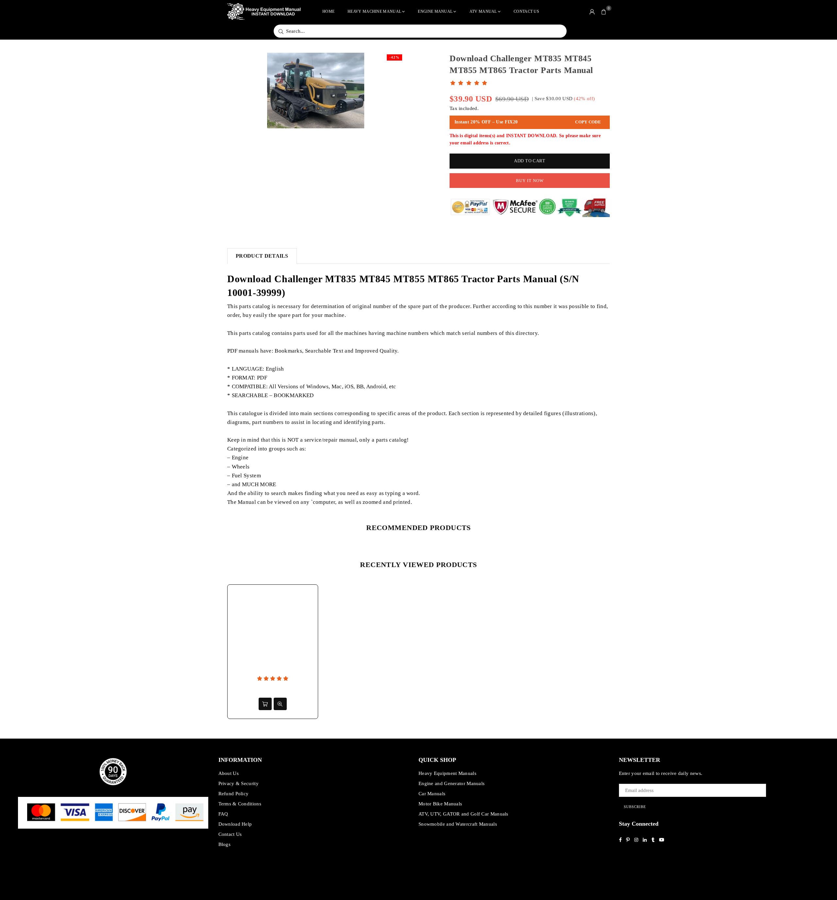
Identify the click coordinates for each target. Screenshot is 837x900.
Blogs (224, 844)
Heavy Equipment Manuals (447, 773)
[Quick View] (280, 704)
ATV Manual (483, 11)
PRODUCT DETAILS (262, 256)
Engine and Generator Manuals (451, 783)
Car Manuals (431, 793)
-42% (394, 57)
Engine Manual (435, 11)
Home (328, 11)
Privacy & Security (238, 783)
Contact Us (526, 11)
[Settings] (592, 11)
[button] (604, 11)
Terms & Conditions (239, 803)
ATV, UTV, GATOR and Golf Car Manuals (463, 814)
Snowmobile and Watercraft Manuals (457, 824)
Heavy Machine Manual (374, 11)
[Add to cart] (265, 704)
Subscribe (635, 807)
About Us (228, 773)
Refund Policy (233, 793)
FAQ (223, 814)
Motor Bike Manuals (440, 803)
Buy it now (530, 180)
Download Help (235, 824)
